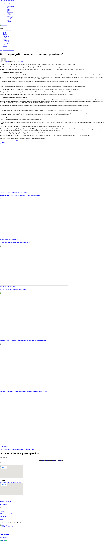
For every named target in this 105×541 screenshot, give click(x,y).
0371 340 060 (3, 504)
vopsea (21, 140)
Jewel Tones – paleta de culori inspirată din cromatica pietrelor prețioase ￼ (17, 449)
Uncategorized (10, 50)
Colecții (17, 192)
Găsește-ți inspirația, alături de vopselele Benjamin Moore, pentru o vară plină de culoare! (21, 195)
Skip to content (3, 0)
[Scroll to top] (1, 539)
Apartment (2, 192)
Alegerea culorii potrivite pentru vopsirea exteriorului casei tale (15, 242)
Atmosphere (9, 192)
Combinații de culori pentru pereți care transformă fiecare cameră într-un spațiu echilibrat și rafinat (23, 391)
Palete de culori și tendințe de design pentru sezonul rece (13, 289)
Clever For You (3, 522)
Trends (25, 192)
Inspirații (5, 50)
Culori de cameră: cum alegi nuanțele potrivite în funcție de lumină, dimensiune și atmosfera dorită (23, 340)
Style (9, 239)
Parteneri (2, 511)
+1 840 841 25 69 (4, 534)
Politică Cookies (4, 516)
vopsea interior (26, 140)
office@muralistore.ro (5, 501)
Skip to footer (11, 0)
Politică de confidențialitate (6, 513)
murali (12, 140)
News (6, 239)
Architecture (3, 286)
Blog (1, 50)
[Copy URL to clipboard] (9, 142)
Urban (16, 239)
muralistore (16, 140)
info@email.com (4, 537)
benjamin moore (7, 140)
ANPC (1, 519)
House (21, 192)
